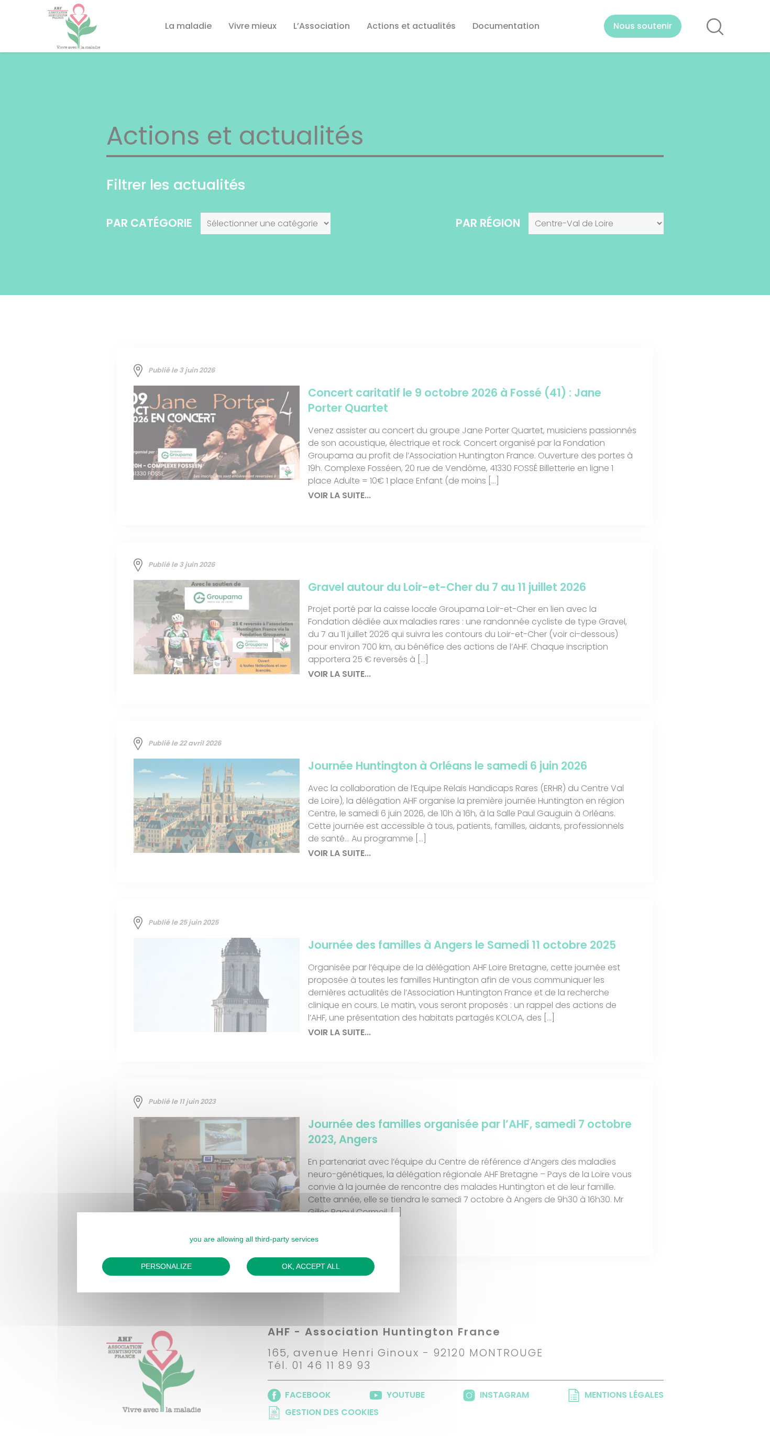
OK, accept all (311, 1266)
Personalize (166, 1266)
